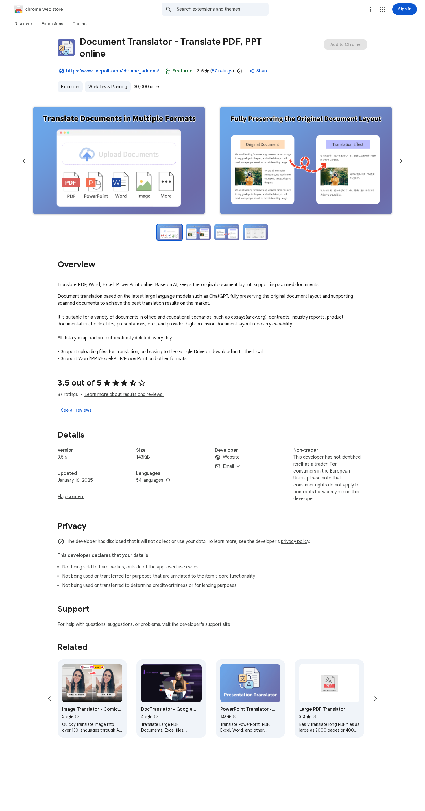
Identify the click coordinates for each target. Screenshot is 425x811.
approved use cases (178, 567)
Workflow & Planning (107, 86)
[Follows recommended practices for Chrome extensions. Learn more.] (168, 71)
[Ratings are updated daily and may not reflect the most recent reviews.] (239, 71)
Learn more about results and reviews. (124, 394)
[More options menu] (370, 9)
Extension (70, 86)
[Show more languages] (168, 480)
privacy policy (295, 541)
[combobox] (223, 9)
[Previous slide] (24, 161)
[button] (382, 9)
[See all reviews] (76, 410)
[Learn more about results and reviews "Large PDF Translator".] (314, 716)
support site (217, 624)
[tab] (23, 23)
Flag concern (71, 497)
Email (228, 466)
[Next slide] (401, 161)
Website (231, 457)
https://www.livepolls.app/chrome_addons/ (112, 71)
